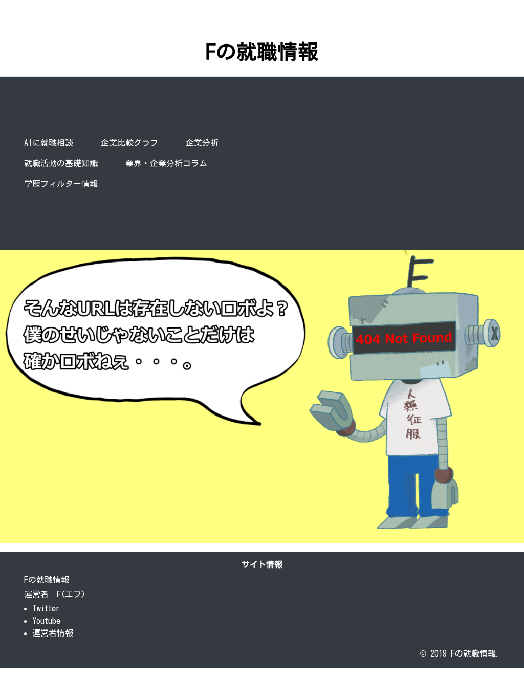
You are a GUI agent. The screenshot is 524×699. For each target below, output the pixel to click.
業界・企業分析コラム (166, 163)
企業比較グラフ (129, 143)
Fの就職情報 (262, 51)
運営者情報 (52, 633)
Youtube (46, 621)
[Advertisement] (386, 163)
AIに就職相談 (48, 143)
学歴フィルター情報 (61, 184)
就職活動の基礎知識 (61, 163)
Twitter (46, 608)
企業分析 (204, 143)
